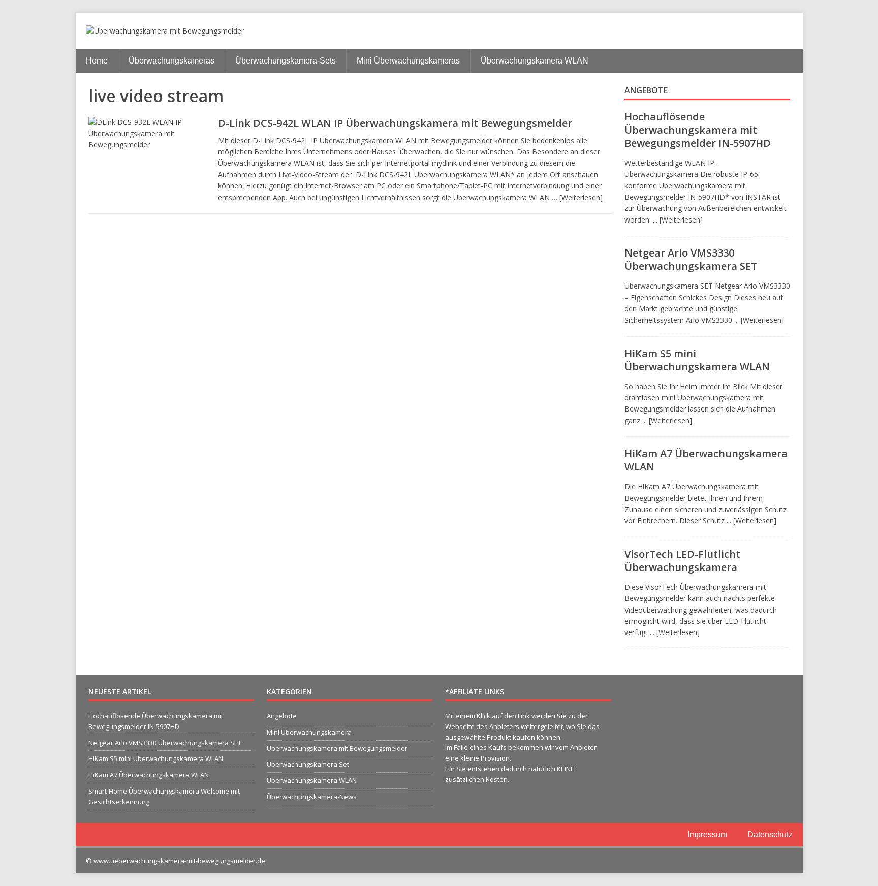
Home (97, 60)
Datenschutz (770, 834)
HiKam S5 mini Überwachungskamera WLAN (697, 359)
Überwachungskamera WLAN (534, 60)
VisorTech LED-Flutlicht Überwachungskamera (682, 560)
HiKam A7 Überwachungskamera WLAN (706, 460)
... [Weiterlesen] (678, 220)
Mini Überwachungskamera (309, 732)
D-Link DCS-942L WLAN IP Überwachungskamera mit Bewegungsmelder (395, 123)
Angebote (646, 90)
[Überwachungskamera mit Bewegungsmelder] (439, 31)
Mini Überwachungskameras (408, 60)
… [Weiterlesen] (577, 197)
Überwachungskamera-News (312, 796)
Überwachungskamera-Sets (285, 60)
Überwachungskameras (171, 60)
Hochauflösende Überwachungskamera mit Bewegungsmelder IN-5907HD (697, 130)
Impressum (707, 834)
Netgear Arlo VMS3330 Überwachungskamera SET (691, 259)
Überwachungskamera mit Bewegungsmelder (337, 748)
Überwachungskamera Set (308, 764)
